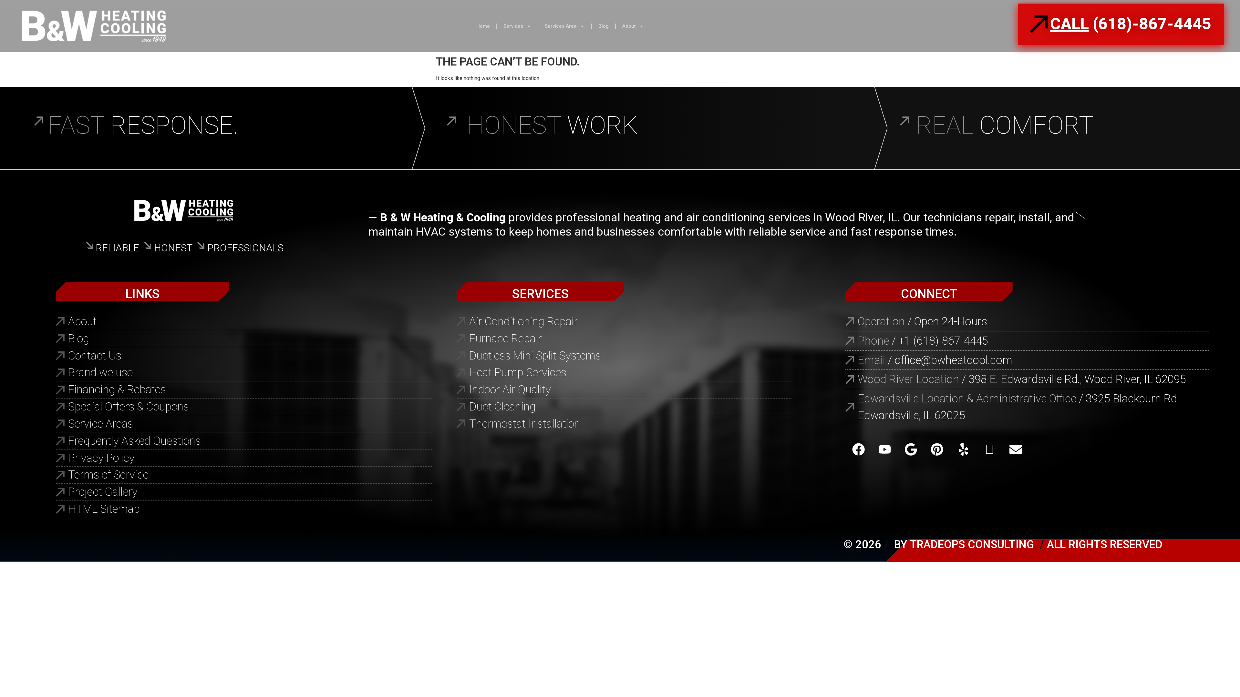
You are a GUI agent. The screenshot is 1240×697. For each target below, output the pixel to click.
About (629, 26)
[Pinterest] (937, 449)
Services (513, 26)
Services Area (561, 26)
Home (483, 26)
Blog (603, 26)
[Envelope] (1016, 449)
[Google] (911, 449)
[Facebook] (858, 449)
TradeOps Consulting (972, 544)
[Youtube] (885, 449)
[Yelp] (963, 449)
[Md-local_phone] (989, 449)
